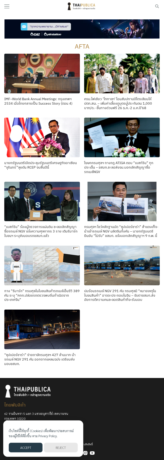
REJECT (61, 448)
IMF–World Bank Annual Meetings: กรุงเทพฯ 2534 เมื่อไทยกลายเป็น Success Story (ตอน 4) (38, 101)
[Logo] (82, 6)
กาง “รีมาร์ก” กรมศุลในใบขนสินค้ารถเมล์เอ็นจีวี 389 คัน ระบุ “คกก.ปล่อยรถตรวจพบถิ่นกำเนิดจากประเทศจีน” (42, 295)
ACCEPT (25, 448)
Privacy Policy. (47, 436)
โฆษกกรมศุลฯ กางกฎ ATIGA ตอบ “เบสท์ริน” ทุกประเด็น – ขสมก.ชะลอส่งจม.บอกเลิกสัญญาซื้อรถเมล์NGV (118, 167)
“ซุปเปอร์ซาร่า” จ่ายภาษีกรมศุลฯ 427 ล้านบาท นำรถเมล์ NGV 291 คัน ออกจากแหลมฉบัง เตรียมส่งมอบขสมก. (40, 359)
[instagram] (85, 453)
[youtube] (92, 453)
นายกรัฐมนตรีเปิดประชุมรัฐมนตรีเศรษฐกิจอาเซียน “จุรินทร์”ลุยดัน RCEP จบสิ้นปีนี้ (40, 165)
